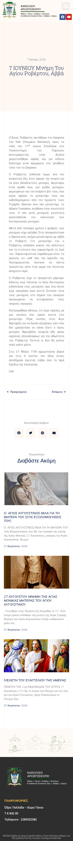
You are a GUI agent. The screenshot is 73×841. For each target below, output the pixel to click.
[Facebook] (63, 17)
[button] (66, 6)
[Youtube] (69, 17)
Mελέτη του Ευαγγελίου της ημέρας (35, 680)
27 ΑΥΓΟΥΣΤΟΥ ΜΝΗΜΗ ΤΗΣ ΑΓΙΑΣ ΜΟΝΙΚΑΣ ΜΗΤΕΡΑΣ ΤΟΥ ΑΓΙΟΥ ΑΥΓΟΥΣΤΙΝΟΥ (30, 600)
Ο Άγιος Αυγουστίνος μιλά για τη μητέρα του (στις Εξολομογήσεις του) (32, 517)
